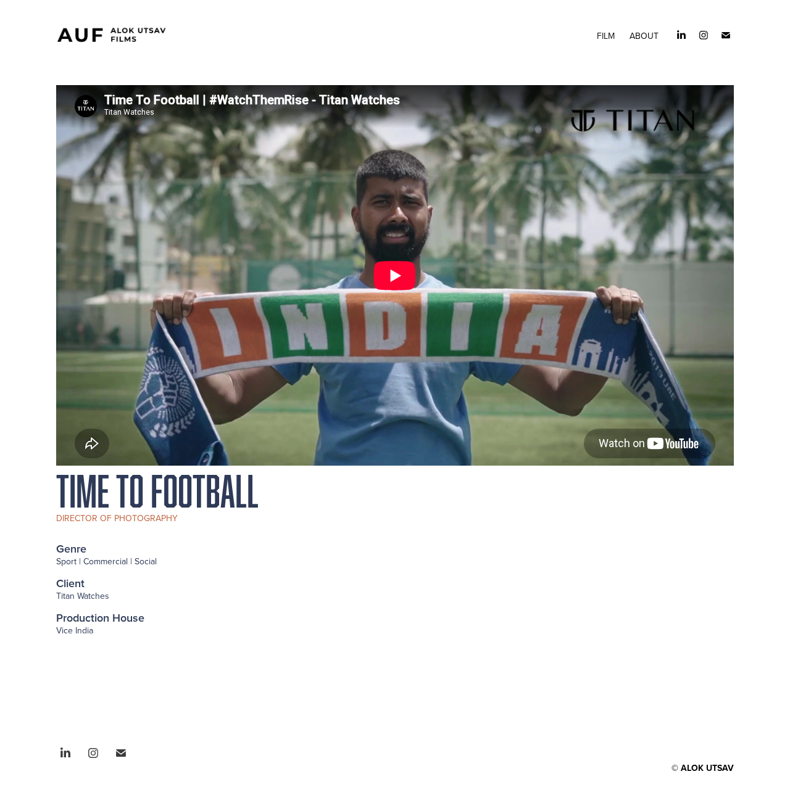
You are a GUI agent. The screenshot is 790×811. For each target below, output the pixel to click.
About (644, 36)
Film (606, 36)
